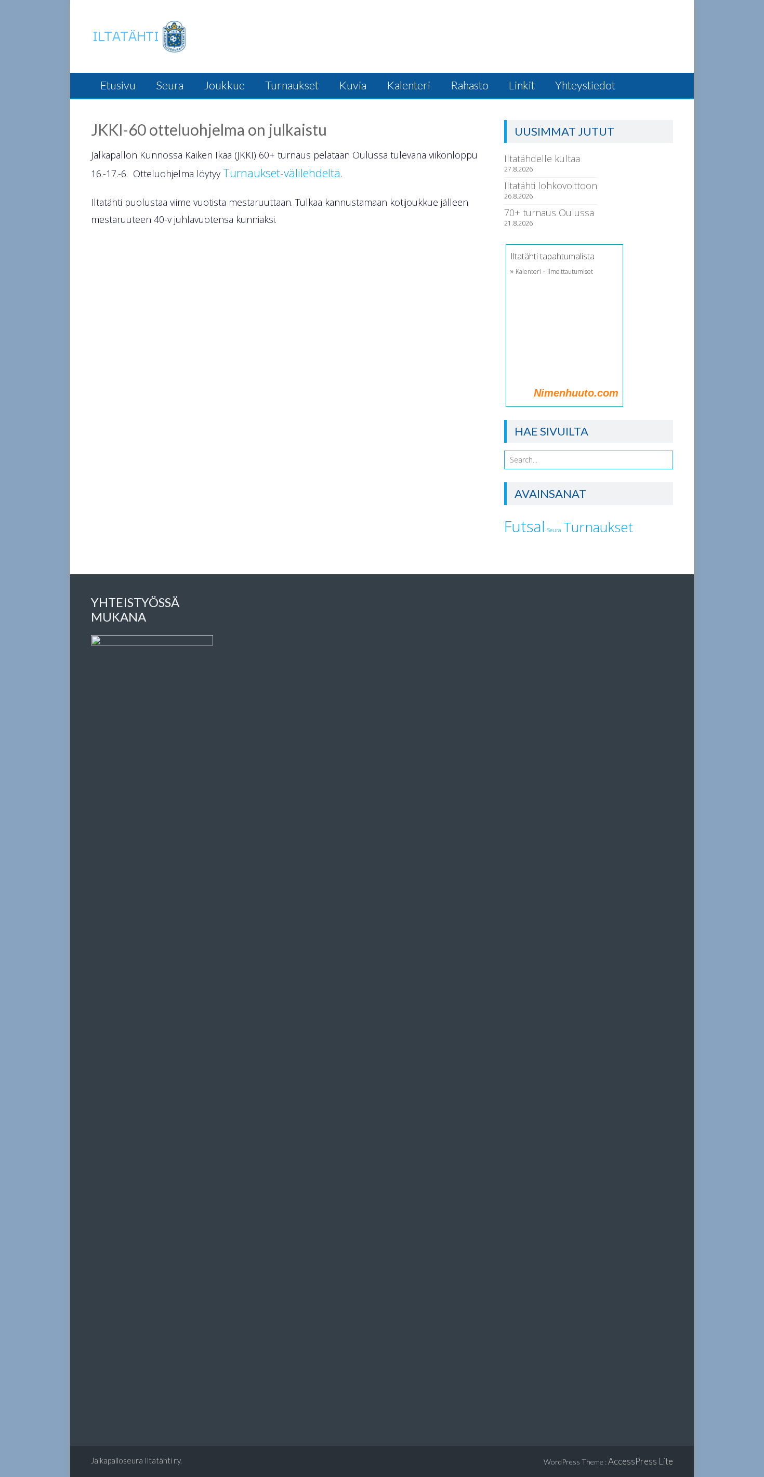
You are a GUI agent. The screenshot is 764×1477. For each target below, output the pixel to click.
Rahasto (470, 85)
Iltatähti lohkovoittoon (550, 185)
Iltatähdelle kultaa (542, 158)
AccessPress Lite (640, 1461)
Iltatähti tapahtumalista (552, 256)
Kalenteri (408, 85)
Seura (169, 85)
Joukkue (224, 85)
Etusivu (118, 85)
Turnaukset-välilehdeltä (281, 172)
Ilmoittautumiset (570, 271)
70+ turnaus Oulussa (549, 212)
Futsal (524, 526)
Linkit (522, 85)
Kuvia (352, 85)
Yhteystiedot (585, 85)
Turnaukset (292, 85)
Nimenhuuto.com (576, 393)
